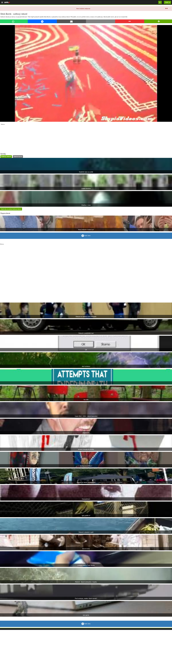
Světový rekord (6, 156)
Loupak (7, 2)
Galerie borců (18, 156)
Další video (87, 235)
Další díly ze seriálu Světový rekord (11, 209)
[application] (86, 73)
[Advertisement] (54, 137)
